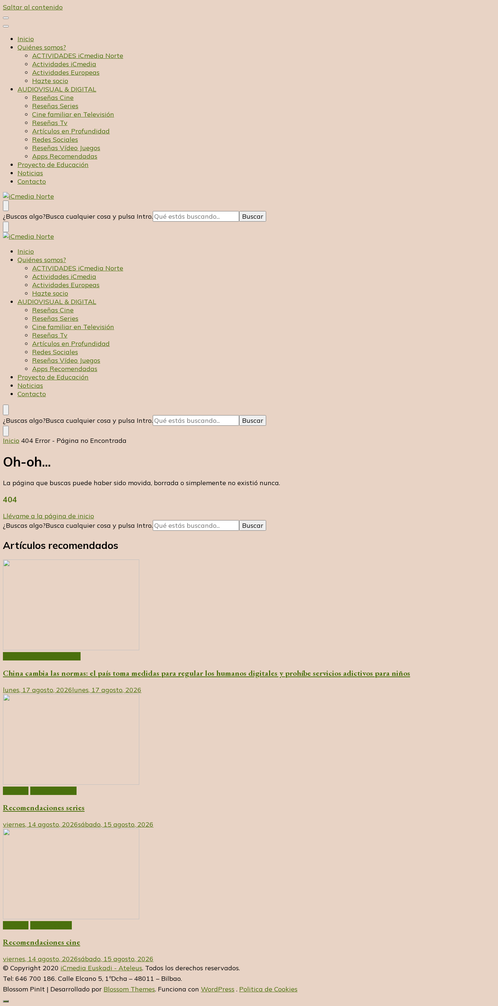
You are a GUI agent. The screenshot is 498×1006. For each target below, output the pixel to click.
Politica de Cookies (268, 989)
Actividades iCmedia (64, 64)
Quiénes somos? (41, 47)
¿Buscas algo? (24, 216)
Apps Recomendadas (64, 156)
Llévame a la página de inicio (48, 516)
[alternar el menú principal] (6, 18)
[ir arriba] (6, 1001)
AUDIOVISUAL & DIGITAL (56, 89)
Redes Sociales (55, 139)
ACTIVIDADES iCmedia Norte (77, 55)
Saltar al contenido (33, 7)
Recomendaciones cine (41, 942)
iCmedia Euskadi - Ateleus (101, 968)
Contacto (31, 181)
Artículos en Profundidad (71, 131)
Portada (15, 791)
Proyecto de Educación (53, 164)
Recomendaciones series (44, 807)
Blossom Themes (129, 989)
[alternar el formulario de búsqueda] (6, 205)
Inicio (25, 39)
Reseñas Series (55, 106)
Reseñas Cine (53, 97)
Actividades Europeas (66, 72)
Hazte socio (50, 81)
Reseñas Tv (49, 122)
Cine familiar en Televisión (73, 114)
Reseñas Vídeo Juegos (66, 148)
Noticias (30, 173)
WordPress (217, 989)
